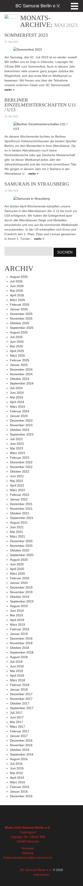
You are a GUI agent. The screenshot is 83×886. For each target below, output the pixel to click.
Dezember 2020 (21, 541)
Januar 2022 (19, 499)
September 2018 (21, 652)
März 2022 (17, 490)
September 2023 (21, 434)
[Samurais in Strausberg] (31, 198)
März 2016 (17, 782)
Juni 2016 (17, 768)
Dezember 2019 (21, 587)
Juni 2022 (17, 476)
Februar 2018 (19, 685)
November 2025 (21, 318)
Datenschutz (12, 857)
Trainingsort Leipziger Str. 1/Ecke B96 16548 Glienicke (27, 836)
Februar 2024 (19, 411)
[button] (74, 6)
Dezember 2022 (21, 462)
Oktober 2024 (19, 379)
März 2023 (17, 453)
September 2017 (21, 708)
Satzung (27, 853)
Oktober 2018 (19, 647)
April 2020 (17, 569)
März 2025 (17, 355)
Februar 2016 (19, 787)
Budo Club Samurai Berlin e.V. (27, 827)
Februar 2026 (19, 304)
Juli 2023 (16, 439)
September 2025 (21, 327)
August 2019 (19, 606)
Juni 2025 (17, 341)
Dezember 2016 (21, 740)
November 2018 (21, 643)
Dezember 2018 (21, 638)
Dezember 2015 (21, 796)
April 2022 (17, 485)
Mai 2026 (16, 290)
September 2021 (21, 518)
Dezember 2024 (21, 369)
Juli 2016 (16, 763)
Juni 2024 (17, 392)
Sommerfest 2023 (26, 35)
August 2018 (19, 657)
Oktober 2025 (19, 323)
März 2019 (17, 624)
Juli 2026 (16, 281)
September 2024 (21, 383)
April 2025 (17, 351)
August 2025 (19, 332)
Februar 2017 (19, 731)
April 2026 (17, 295)
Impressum (41, 874)
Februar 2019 (19, 629)
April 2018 (17, 675)
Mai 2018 (16, 671)
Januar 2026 (19, 309)
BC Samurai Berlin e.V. (36, 870)
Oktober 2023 (19, 430)
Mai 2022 (16, 481)
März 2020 (17, 573)
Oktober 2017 (19, 703)
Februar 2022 (19, 494)
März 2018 (17, 680)
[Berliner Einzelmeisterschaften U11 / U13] (41, 126)
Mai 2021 (16, 532)
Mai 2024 (16, 397)
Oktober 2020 (19, 550)
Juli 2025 (16, 337)
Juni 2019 (17, 610)
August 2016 (19, 759)
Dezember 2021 (21, 504)
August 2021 (19, 522)
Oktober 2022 (19, 471)
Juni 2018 (17, 666)
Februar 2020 (19, 578)
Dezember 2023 (21, 420)
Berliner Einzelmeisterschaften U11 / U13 (40, 104)
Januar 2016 (19, 791)
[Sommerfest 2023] (27, 49)
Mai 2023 (16, 448)
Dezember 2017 (21, 694)
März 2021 (17, 536)
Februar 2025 (19, 360)
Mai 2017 (16, 722)
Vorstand (27, 848)
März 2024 (17, 406)
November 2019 (21, 592)
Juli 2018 (16, 661)
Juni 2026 (17, 286)
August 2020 (19, 559)
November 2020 (21, 545)
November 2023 (21, 425)
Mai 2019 (16, 615)
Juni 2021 (17, 527)
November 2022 (21, 467)
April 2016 (17, 777)
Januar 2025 (19, 365)
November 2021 (21, 508)
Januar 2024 (19, 416)
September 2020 (21, 555)
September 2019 (21, 601)
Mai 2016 (16, 773)
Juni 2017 (17, 717)
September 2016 (21, 754)
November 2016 (21, 745)
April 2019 (17, 620)
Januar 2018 (19, 689)
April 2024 (17, 402)
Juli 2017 (16, 712)
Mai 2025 (16, 346)
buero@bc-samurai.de (36, 857)
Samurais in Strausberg (36, 184)
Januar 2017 (19, 736)
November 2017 (21, 698)
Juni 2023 (17, 443)
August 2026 (19, 276)
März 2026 (17, 300)
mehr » (9, 89)
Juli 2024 (16, 388)
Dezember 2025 (21, 314)
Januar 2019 (19, 634)
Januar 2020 (19, 583)
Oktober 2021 (19, 513)
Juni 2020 (17, 564)
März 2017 (17, 726)
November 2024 (21, 374)
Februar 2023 (19, 457)
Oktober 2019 (19, 596)
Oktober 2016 (19, 750)
